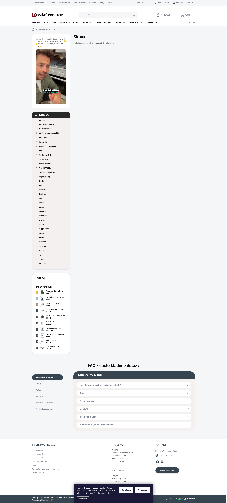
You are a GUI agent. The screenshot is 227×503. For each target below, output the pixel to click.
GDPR (109, 3)
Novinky (42, 120)
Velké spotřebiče (45, 129)
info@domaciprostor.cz (168, 451)
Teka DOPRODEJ (45, 168)
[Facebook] (157, 461)
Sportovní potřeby (45, 155)
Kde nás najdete (64, 3)
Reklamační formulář (39, 473)
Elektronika (43, 142)
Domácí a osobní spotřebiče (49, 133)
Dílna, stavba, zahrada (47, 125)
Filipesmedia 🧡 (47, 500)
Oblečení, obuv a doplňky (48, 146)
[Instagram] (162, 461)
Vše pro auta (43, 159)
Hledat (133, 15)
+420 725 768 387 (167, 456)
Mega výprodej (44, 177)
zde (108, 493)
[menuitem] (37, 22)
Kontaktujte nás (80, 3)
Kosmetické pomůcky (47, 172)
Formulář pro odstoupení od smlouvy (45, 469)
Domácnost (43, 138)
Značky (41, 181)
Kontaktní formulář (167, 470)
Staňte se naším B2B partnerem (43, 3)
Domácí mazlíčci (45, 164)
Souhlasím (142, 490)
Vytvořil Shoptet (171, 499)
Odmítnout (126, 490)
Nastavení (83, 499)
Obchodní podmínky (96, 3)
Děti (40, 150)
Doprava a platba (38, 458)
